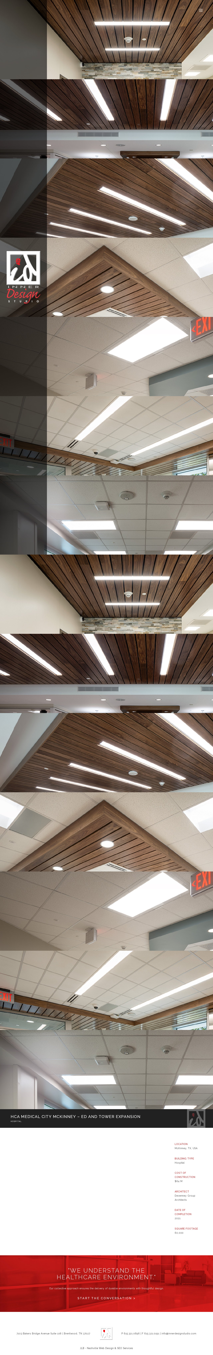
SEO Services (125, 1348)
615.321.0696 (132, 1333)
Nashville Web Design (100, 1348)
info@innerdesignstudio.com (179, 1333)
